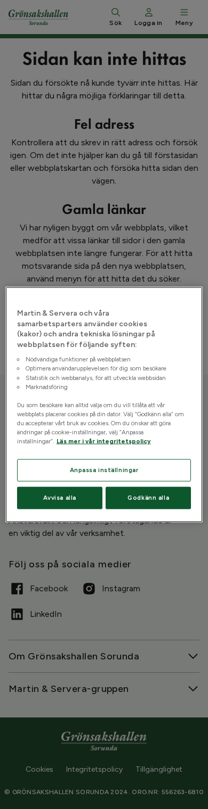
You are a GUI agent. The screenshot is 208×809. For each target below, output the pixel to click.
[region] (104, 405)
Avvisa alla (59, 497)
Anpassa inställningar (104, 470)
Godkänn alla (148, 497)
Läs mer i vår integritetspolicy (104, 441)
